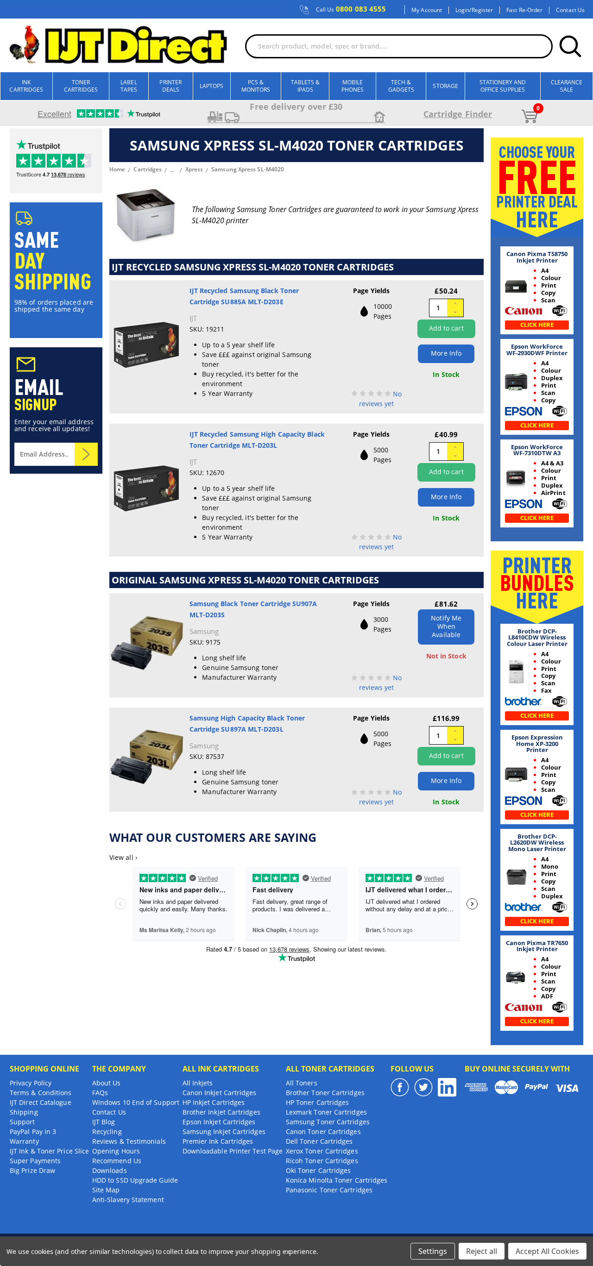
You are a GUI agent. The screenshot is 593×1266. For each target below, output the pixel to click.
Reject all (481, 1251)
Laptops (212, 86)
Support (22, 1121)
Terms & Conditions (40, 1092)
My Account (426, 10)
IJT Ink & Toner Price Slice (49, 1151)
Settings (432, 1251)
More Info (446, 353)
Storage (445, 86)
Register (482, 10)
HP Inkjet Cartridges (214, 1102)
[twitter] (423, 1087)
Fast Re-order (524, 10)
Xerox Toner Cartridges (322, 1151)
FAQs (100, 1092)
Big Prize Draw (32, 1170)
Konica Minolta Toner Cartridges (336, 1180)
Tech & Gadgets (401, 86)
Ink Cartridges (26, 86)
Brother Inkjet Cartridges (221, 1112)
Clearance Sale (567, 86)
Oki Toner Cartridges (318, 1170)
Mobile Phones (352, 86)
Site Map (106, 1189)
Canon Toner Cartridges (323, 1131)
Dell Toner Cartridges (319, 1141)
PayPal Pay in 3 (33, 1131)
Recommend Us (116, 1160)
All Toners (301, 1082)
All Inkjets (198, 1082)
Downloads (109, 1170)
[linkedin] (447, 1087)
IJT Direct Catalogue (40, 1102)
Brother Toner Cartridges (325, 1092)
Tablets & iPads (305, 86)
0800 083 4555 (351, 9)
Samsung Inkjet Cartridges (224, 1131)
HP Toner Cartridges (317, 1102)
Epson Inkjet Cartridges (219, 1121)
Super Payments (35, 1160)
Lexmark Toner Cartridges (326, 1112)
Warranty (24, 1141)
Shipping (24, 1112)
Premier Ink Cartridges (218, 1141)
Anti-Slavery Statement (128, 1199)
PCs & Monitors (256, 86)
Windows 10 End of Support (135, 1102)
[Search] (570, 46)
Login (462, 10)
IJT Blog (103, 1121)
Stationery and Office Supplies (502, 86)
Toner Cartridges (81, 86)
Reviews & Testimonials (129, 1141)
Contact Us (570, 10)
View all (123, 857)
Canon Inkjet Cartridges (220, 1092)
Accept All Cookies (547, 1251)
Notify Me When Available (446, 626)
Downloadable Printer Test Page (233, 1151)
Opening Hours (116, 1151)
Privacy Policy (30, 1082)
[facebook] (400, 1087)
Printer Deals (170, 86)
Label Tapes (128, 86)
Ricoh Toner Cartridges (322, 1160)
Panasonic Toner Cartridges (329, 1189)
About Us (106, 1082)
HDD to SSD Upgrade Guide (135, 1180)
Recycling (107, 1131)
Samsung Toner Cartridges (328, 1121)
